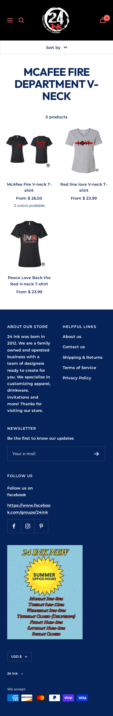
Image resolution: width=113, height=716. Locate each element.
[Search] (21, 20)
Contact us (74, 346)
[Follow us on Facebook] (14, 526)
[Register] (96, 454)
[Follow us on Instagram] (27, 526)
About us (72, 336)
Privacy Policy (77, 377)
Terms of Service (79, 367)
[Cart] (103, 20)
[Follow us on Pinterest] (41, 526)
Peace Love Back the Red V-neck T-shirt (29, 280)
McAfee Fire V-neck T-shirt (29, 187)
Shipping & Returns (82, 357)
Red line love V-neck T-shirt (83, 187)
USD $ (16, 656)
